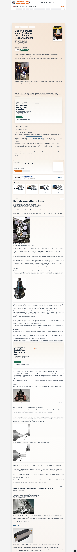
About (42, 2)
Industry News (18, 6)
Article (16, 28)
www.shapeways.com (33, 83)
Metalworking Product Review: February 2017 (33, 489)
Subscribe (63, 6)
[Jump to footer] (75, 550)
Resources (35, 6)
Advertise (46, 2)
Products (23, 6)
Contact (50, 2)
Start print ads (17, 362)
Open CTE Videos (18, 170)
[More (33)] (64, 9)
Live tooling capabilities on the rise (28, 201)
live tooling (51, 209)
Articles (13, 6)
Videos (26, 6)
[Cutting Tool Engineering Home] (21, 2)
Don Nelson (25, 47)
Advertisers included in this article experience (23, 120)
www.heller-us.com (16, 525)
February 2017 (15, 202)
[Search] (64, 2)
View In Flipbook (26, 170)
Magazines (30, 6)
